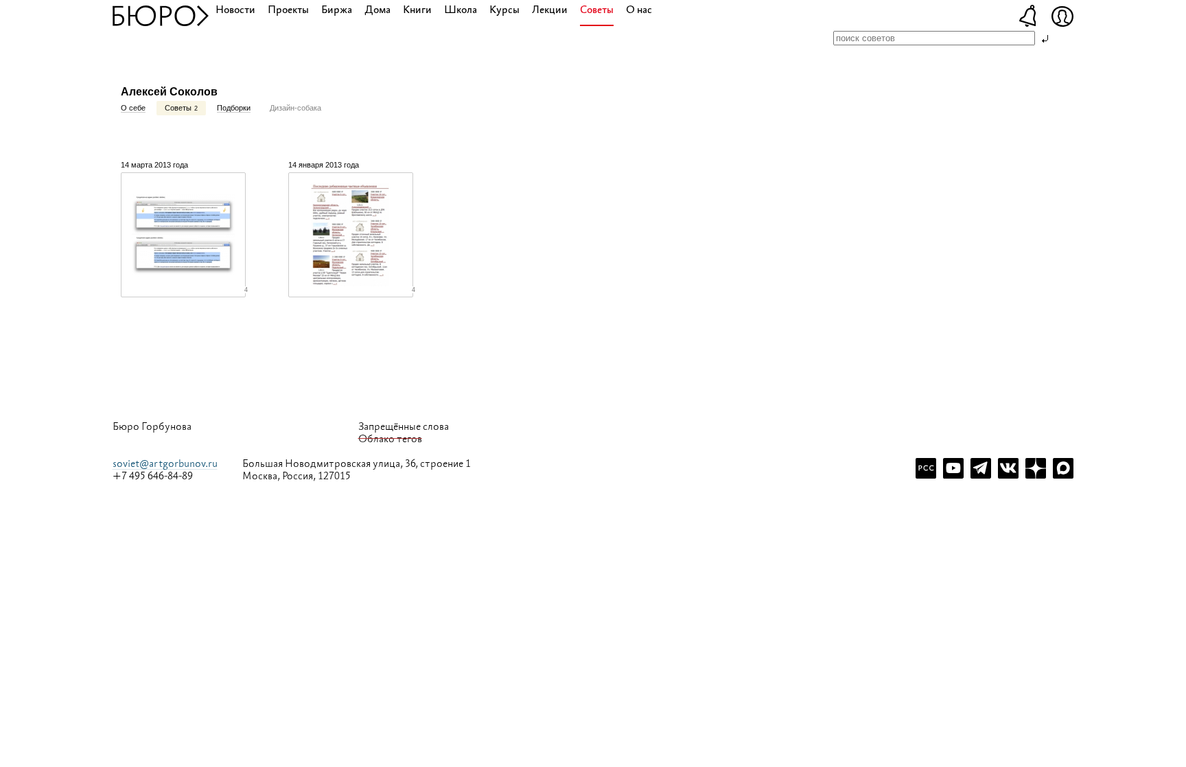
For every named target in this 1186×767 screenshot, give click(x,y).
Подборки (234, 108)
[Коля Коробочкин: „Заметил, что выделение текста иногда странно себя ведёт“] (183, 234)
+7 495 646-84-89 (153, 476)
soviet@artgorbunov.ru (165, 464)
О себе (133, 108)
